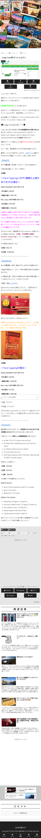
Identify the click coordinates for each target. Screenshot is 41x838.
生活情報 (12, 535)
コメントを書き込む (20, 813)
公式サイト (29, 153)
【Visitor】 (6, 424)
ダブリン (5, 529)
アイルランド (13, 533)
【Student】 (6, 260)
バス (31, 533)
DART (36, 533)
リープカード (23, 533)
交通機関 (5, 535)
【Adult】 (5, 160)
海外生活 (12, 529)
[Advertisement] (20, 562)
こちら (12, 283)
